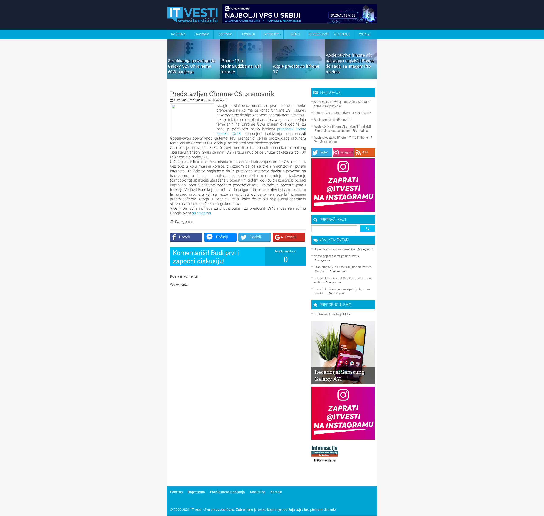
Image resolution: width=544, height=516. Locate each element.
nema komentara (216, 100)
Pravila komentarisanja (227, 491)
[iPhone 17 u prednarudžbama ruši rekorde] (246, 77)
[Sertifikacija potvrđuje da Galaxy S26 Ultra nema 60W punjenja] (193, 77)
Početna (178, 34)
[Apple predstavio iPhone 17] (298, 77)
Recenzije (342, 34)
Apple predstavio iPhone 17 (332, 119)
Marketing (257, 491)
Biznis (295, 34)
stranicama (201, 213)
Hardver (202, 34)
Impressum (196, 491)
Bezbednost (319, 34)
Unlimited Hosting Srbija (332, 314)
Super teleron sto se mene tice (334, 249)
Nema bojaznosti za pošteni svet (335, 256)
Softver (225, 34)
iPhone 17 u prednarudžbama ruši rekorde (342, 113)
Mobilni (248, 34)
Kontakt (276, 491)
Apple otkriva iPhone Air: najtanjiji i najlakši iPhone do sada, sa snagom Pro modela (342, 128)
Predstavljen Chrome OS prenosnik (222, 93)
